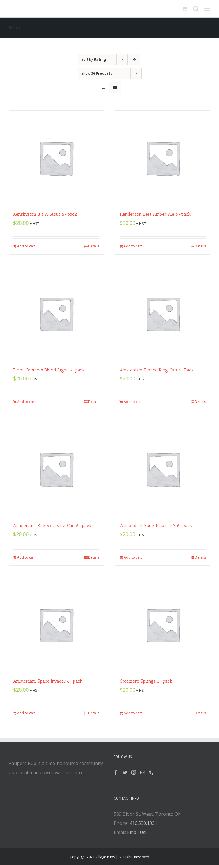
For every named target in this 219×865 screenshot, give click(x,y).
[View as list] (115, 87)
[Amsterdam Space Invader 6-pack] (56, 624)
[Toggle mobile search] (196, 9)
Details (93, 246)
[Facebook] (116, 772)
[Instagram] (133, 772)
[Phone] (151, 772)
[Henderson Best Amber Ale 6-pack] (162, 158)
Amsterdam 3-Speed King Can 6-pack (52, 525)
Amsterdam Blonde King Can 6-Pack (157, 370)
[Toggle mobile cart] (184, 9)
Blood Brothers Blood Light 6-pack (49, 370)
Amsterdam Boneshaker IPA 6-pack (156, 525)
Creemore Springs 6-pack (146, 681)
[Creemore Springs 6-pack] (162, 624)
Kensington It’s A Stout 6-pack (45, 214)
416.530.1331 (143, 823)
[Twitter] (125, 772)
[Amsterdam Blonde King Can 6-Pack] (162, 313)
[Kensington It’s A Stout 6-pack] (56, 158)
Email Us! (136, 832)
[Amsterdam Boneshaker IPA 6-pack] (162, 469)
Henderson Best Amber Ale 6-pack (155, 214)
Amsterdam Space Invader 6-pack (47, 681)
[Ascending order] (134, 59)
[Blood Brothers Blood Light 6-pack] (56, 313)
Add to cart (26, 246)
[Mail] (142, 772)
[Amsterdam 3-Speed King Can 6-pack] (56, 469)
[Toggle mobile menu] (207, 9)
